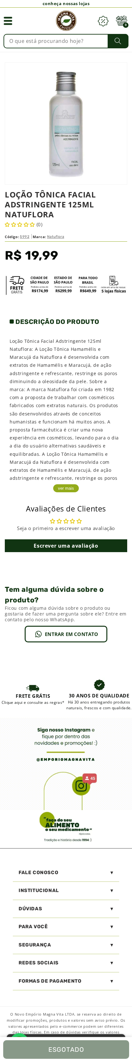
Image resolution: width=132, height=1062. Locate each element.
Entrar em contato (71, 634)
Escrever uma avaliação (66, 545)
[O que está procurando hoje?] (118, 41)
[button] (8, 21)
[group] (33, 694)
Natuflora (55, 237)
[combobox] (66, 41)
